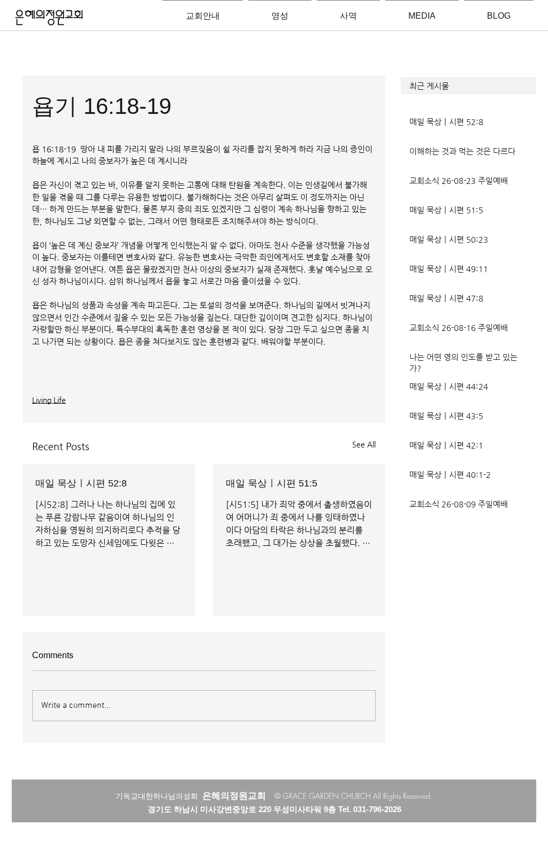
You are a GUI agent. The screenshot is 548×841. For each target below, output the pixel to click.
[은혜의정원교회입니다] (49, 18)
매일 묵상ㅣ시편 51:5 (271, 483)
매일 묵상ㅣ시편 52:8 (81, 483)
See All (364, 444)
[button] (468, 85)
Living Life (49, 400)
